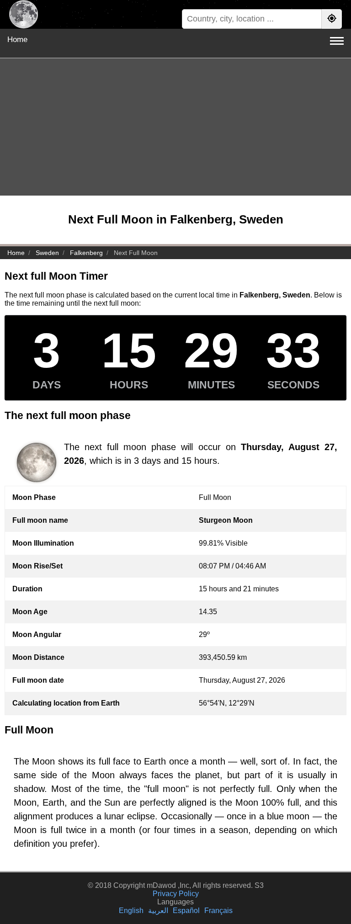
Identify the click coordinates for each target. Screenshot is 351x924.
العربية (158, 910)
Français (218, 910)
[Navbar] (337, 41)
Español (186, 910)
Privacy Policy (176, 893)
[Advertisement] (175, 127)
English (131, 910)
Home (17, 39)
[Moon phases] (23, 14)
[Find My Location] (332, 19)
